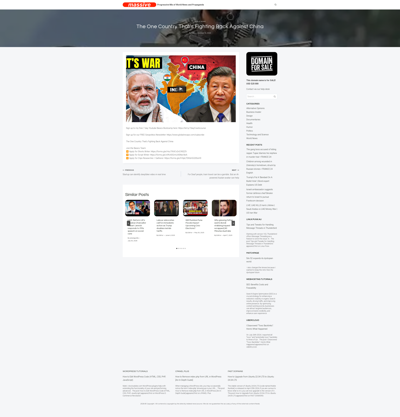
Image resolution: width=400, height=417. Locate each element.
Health (249, 123)
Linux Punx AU (254, 219)
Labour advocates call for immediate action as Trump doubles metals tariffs (165, 225)
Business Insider (253, 112)
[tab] (176, 248)
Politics (249, 131)
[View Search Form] (275, 4)
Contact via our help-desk (258, 89)
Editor (194, 33)
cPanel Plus (182, 371)
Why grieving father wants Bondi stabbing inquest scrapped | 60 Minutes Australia (223, 225)
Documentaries (253, 119)
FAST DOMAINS (235, 371)
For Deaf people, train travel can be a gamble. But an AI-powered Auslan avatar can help (213, 174)
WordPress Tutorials (135, 371)
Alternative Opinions (255, 108)
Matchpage (252, 253)
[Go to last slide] (128, 223)
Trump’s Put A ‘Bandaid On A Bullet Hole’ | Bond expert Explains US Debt (259, 181)
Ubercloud (252, 320)
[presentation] (137, 208)
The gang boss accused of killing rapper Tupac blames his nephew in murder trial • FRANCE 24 (261, 153)
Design (249, 116)
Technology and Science (257, 134)
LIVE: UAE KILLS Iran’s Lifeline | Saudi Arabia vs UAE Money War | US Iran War (261, 209)
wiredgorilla (134, 238)
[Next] (233, 223)
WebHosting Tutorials (259, 279)
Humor (249, 127)
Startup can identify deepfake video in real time (144, 172)
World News (200, 21)
